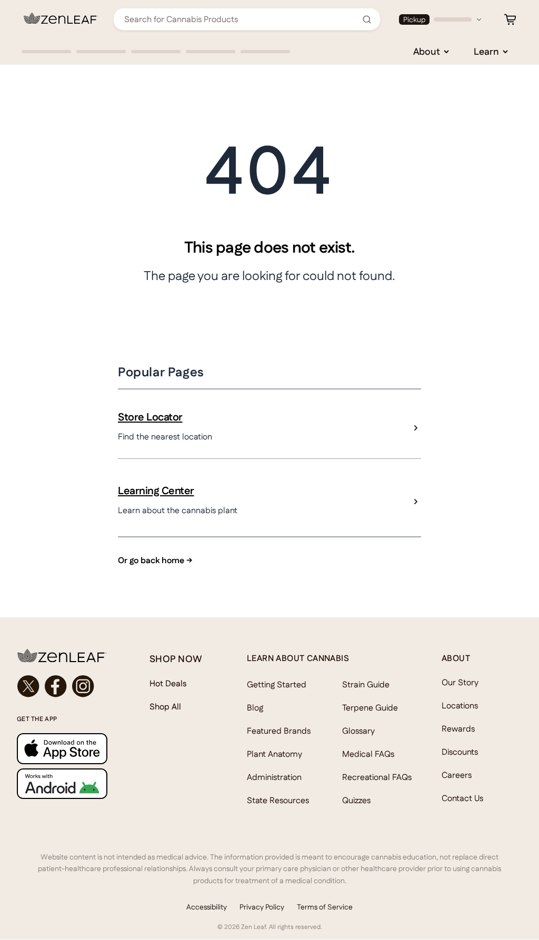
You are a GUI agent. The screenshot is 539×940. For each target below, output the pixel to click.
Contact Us (462, 798)
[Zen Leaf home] (61, 18)
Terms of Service (325, 907)
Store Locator (150, 416)
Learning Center (156, 490)
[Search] (367, 19)
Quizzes (356, 800)
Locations (460, 705)
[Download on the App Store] (62, 748)
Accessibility (206, 907)
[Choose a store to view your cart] (510, 19)
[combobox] (241, 19)
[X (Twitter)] (28, 686)
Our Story (460, 682)
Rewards (458, 729)
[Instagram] (83, 686)
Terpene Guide (370, 708)
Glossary (358, 731)
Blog (255, 708)
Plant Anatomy (274, 754)
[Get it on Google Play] (62, 783)
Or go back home (155, 560)
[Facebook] (55, 686)
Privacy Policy (261, 907)
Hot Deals (168, 683)
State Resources (278, 800)
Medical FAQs (368, 754)
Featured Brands (279, 731)
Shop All (165, 707)
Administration (274, 777)
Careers (457, 775)
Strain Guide (366, 684)
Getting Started (276, 684)
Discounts (460, 752)
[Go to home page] (62, 656)
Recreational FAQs (377, 777)
